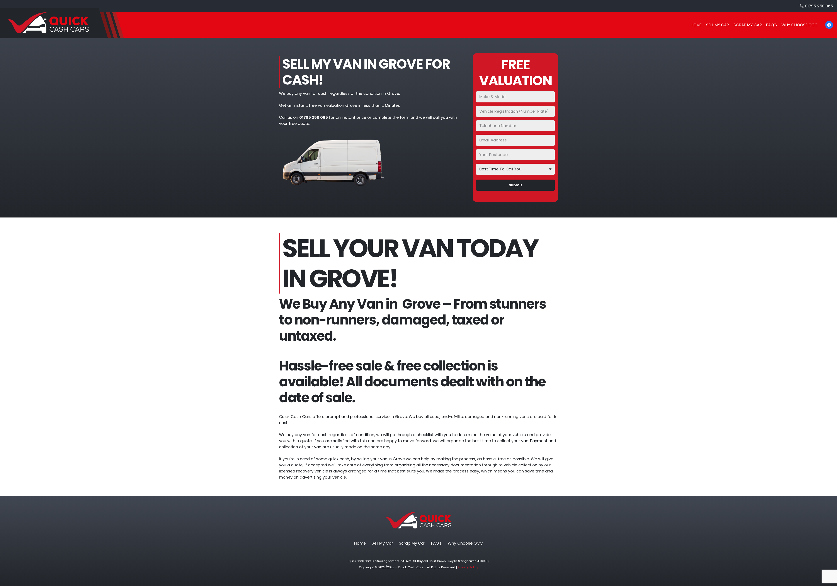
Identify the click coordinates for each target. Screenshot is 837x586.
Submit (515, 185)
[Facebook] (829, 25)
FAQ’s (436, 543)
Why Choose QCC (465, 543)
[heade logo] (62, 23)
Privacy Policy (468, 567)
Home (360, 543)
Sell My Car (382, 543)
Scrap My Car (412, 543)
